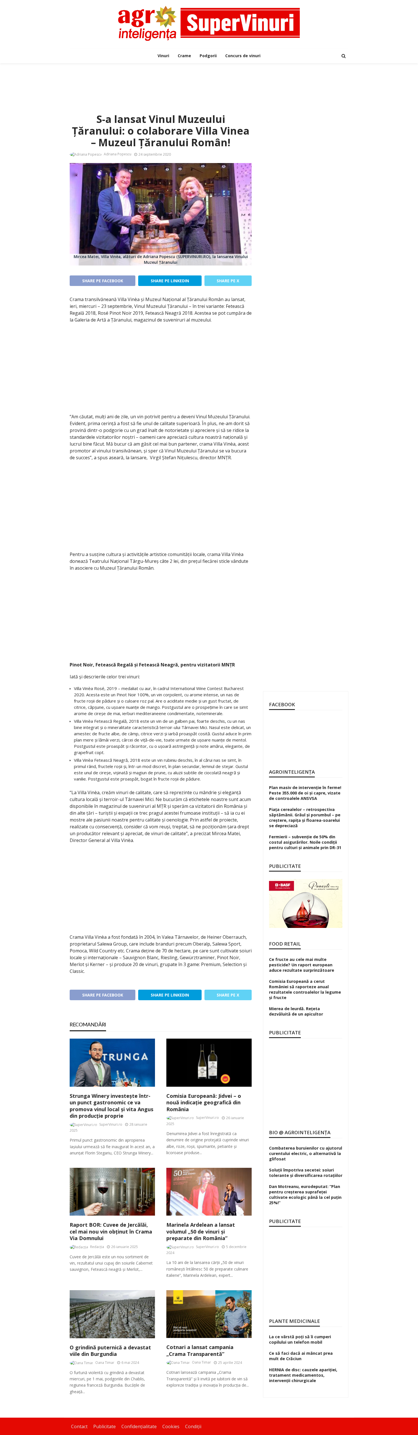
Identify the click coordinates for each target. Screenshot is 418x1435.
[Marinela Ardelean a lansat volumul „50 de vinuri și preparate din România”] (209, 1192)
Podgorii (208, 55)
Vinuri (163, 55)
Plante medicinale (294, 1321)
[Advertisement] (209, 81)
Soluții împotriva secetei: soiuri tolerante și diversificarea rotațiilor (305, 1172)
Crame (184, 55)
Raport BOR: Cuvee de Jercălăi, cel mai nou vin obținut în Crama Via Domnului (111, 1232)
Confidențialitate (139, 1426)
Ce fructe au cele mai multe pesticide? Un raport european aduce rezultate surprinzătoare (301, 965)
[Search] (343, 55)
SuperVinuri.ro (110, 1124)
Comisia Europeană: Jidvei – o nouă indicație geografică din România (203, 1103)
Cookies (170, 1426)
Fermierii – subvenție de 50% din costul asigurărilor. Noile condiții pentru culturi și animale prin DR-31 (305, 842)
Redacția (97, 1246)
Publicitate (104, 1426)
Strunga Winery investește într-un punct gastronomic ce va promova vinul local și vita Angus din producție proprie (111, 1106)
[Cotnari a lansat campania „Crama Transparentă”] (209, 1314)
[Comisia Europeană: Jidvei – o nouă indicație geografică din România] (209, 1063)
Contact (79, 1426)
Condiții (193, 1426)
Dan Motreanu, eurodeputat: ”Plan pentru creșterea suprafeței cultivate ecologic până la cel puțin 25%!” (305, 1194)
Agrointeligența (292, 772)
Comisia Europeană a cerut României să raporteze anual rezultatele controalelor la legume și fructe (305, 989)
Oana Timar (104, 1362)
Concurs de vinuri (242, 55)
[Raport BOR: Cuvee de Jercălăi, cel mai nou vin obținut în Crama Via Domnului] (112, 1192)
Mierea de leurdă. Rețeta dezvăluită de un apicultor (296, 1011)
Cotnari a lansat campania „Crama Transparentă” (199, 1350)
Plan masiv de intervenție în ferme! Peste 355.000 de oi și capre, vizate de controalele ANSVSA (305, 793)
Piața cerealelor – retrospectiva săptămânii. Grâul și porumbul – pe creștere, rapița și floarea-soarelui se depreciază (304, 817)
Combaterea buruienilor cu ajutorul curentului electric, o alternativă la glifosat (305, 1153)
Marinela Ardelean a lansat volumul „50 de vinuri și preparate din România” (200, 1232)
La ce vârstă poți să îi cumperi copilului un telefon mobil (300, 1339)
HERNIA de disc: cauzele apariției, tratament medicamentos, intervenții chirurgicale (303, 1375)
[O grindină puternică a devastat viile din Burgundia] (112, 1314)
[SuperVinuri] (209, 23)
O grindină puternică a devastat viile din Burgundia (110, 1350)
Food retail (285, 943)
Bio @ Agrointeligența (299, 1132)
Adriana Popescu (117, 154)
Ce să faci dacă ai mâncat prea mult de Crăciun (301, 1355)
